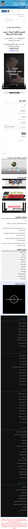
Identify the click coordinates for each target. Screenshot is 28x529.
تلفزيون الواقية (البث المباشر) (17, 158)
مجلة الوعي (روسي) (23, 451)
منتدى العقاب (24, 457)
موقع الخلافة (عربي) (23, 469)
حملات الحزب (24, 487)
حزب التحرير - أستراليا (23, 393)
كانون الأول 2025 (21, 274)
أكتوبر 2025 (22, 278)
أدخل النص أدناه (23, 122)
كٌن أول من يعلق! (22, 16)
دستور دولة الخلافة (23, 477)
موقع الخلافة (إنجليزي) (23, 471)
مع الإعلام (25, 507)
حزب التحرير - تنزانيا (23, 378)
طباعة (6, 18)
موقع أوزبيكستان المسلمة (22, 463)
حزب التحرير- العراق (23, 355)
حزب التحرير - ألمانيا (23, 402)
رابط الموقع (24, 116)
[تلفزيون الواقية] (5, 12)
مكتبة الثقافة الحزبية (23, 495)
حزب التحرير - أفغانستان (22, 334)
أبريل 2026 (23, 264)
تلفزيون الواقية (20, 284)
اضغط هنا (12, 50)
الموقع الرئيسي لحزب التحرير (21, 431)
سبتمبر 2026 (22, 252)
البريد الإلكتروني (10, 20)
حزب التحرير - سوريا (23, 358)
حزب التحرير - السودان (22, 372)
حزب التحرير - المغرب (23, 384)
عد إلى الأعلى (4, 153)
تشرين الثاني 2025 (21, 276)
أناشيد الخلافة (24, 437)
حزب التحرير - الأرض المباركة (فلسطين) (19, 367)
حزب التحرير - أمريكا (23, 422)
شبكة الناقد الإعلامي (23, 454)
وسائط (6, 20)
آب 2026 (23, 254)
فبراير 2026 (23, 269)
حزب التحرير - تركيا (23, 346)
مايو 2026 (23, 262)
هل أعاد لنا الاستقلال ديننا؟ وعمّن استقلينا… (16, 223)
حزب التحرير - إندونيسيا (22, 323)
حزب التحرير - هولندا (23, 410)
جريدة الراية (24, 443)
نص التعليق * (23, 136)
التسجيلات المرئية (23, 510)
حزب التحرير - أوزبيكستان (22, 337)
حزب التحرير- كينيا (23, 375)
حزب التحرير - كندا (23, 419)
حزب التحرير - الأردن (23, 364)
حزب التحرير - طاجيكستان (22, 339)
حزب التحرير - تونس (23, 381)
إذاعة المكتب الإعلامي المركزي (21, 489)
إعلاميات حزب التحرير (23, 460)
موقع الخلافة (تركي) (23, 474)
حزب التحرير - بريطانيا (23, 416)
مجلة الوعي (25, 448)
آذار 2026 (23, 266)
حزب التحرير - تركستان (22, 343)
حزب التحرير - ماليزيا (23, 326)
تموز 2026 (23, 257)
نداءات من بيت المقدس (22, 466)
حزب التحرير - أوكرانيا (23, 399)
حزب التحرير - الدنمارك (22, 408)
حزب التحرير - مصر (23, 369)
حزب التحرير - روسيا (23, 396)
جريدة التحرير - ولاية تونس (22, 446)
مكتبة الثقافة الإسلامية (22, 498)
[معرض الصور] (3, 12)
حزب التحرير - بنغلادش (22, 328)
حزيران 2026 (22, 259)
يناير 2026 (23, 271)
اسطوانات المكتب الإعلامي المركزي (20, 501)
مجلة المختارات (24, 492)
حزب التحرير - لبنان (23, 361)
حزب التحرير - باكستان (22, 331)
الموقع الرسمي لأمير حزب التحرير (21, 434)
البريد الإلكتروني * (23, 110)
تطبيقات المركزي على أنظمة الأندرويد (20, 504)
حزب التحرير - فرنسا (23, 413)
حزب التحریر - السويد (23, 405)
